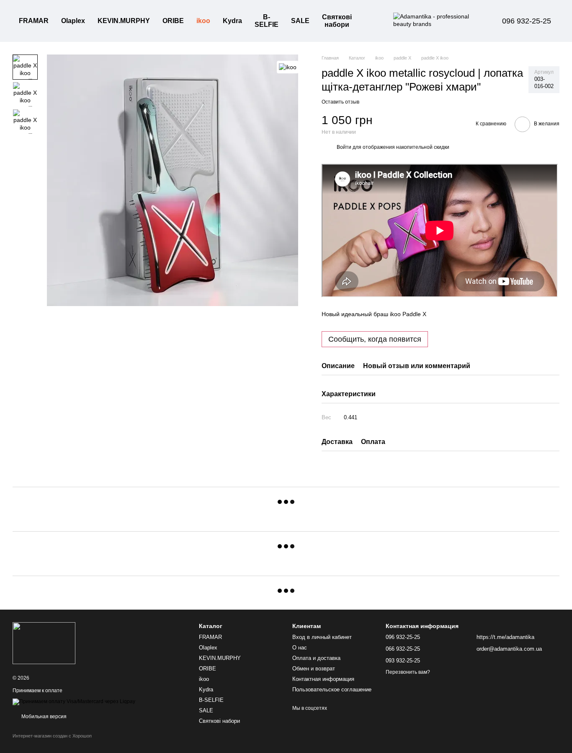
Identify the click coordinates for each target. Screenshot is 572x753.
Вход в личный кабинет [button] (322, 637)
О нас (299, 647)
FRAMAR (34, 20)
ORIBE (173, 20)
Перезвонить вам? (408, 672)
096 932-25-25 (526, 21)
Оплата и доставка (316, 658)
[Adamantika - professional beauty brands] (44, 643)
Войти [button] (344, 147)
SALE (300, 20)
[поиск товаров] (373, 21)
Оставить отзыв (340, 102)
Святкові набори (337, 20)
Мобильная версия (43, 716)
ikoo (203, 20)
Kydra (232, 20)
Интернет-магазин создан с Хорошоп (52, 735)
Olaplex (73, 20)
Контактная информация (323, 679)
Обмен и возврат (313, 668)
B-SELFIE (266, 20)
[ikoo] (288, 67)
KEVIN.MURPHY (124, 20)
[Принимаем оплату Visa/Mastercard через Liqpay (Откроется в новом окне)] (74, 701)
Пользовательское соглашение (331, 689)
